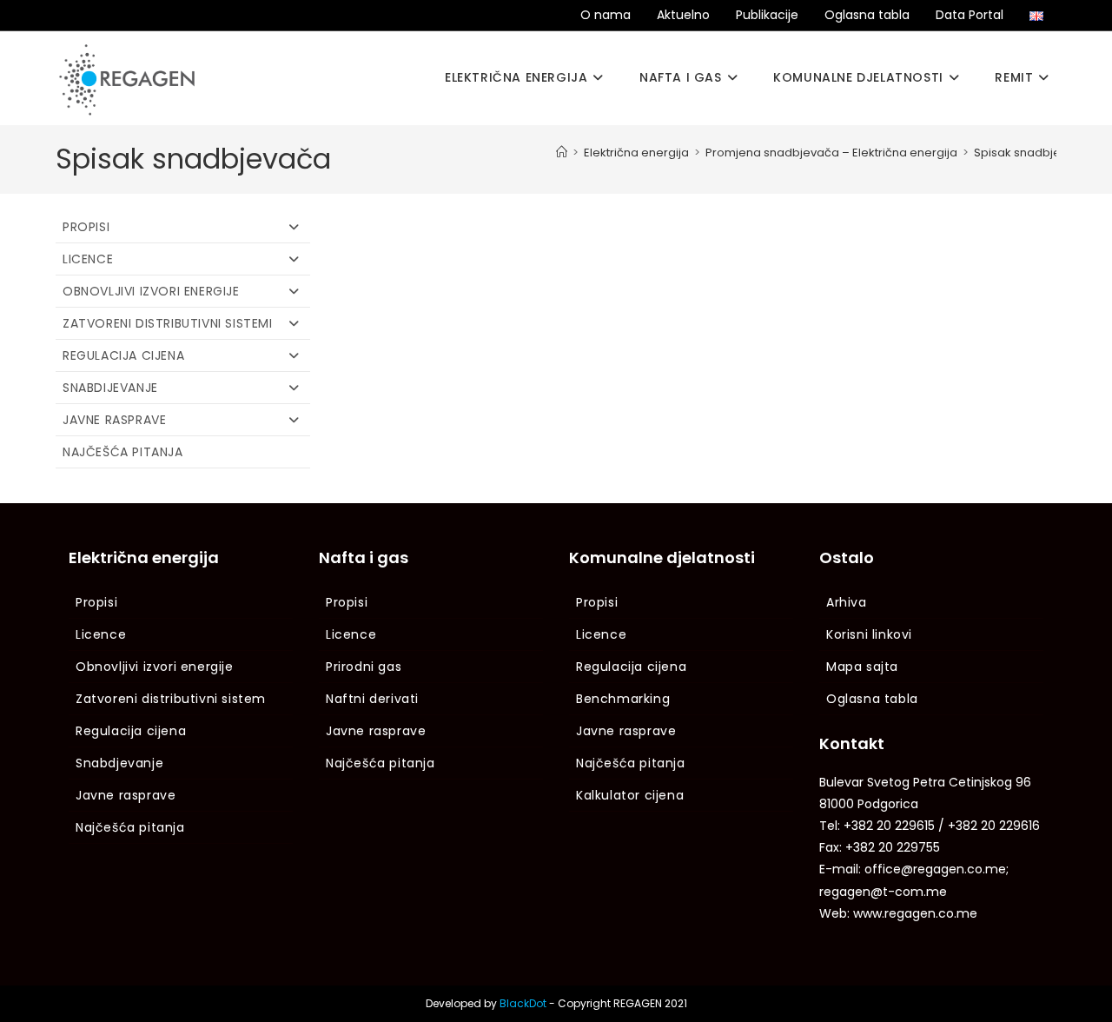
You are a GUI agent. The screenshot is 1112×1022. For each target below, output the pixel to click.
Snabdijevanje (110, 387)
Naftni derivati (372, 698)
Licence (88, 259)
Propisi (86, 227)
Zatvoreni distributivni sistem (171, 698)
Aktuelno (683, 14)
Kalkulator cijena (630, 795)
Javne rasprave (114, 419)
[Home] (561, 152)
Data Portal (969, 14)
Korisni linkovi (869, 634)
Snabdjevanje (119, 763)
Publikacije (767, 14)
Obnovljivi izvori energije (151, 291)
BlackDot (523, 1003)
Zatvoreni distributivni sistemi (168, 323)
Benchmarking (623, 698)
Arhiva (846, 602)
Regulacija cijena (123, 355)
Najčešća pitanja (123, 452)
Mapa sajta (862, 666)
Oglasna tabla (867, 14)
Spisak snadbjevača (1031, 152)
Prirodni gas (363, 666)
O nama (605, 14)
